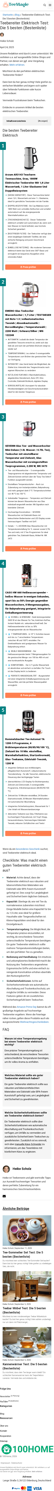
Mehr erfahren (17, 64)
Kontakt (3, 1431)
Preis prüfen (29, 267)
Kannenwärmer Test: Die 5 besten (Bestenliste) (25, 1366)
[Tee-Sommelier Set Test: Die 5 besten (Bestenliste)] (27, 1243)
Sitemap (4, 1441)
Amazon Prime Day (27, 1006)
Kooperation (5, 1436)
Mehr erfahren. (37, 1472)
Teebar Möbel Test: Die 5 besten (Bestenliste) (24, 1310)
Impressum (5, 1463)
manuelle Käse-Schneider (28, 1144)
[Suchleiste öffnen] (44, 5)
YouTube (4, 1401)
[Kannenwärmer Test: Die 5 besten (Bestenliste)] (27, 1355)
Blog (17, 14)
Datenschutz (16, 1463)
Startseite (8, 14)
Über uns (4, 1426)
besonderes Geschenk (28, 849)
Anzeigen (43, 121)
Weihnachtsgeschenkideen (34, 1022)
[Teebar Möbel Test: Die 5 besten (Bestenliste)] (27, 1299)
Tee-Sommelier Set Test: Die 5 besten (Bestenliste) (23, 1254)
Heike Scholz (22, 1169)
